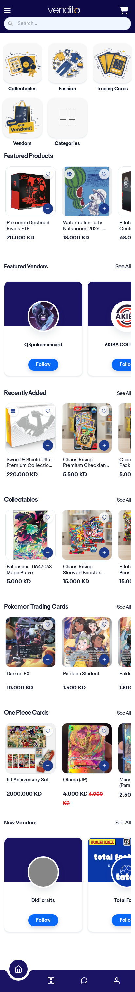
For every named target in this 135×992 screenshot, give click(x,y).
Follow (43, 364)
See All (123, 266)
